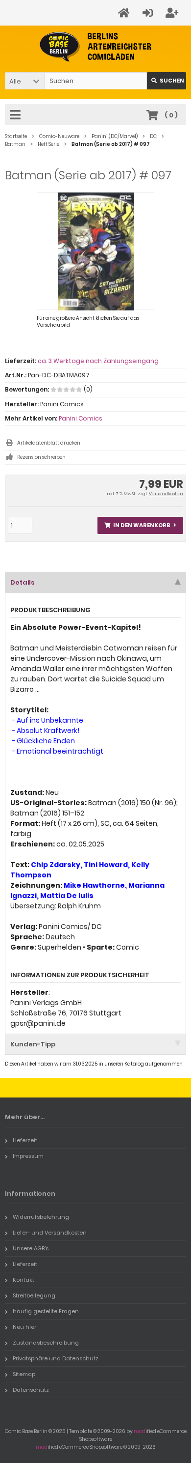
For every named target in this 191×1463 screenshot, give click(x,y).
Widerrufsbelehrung (41, 1217)
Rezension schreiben (41, 457)
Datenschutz (31, 1390)
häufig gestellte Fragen (46, 1311)
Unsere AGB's (30, 1248)
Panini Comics (80, 418)
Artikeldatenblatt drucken (48, 443)
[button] (24, 80)
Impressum (28, 1156)
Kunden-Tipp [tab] (32, 1044)
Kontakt (23, 1280)
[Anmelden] (149, 13)
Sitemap (24, 1374)
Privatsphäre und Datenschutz (55, 1358)
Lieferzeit (25, 1140)
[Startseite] (125, 13)
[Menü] (17, 115)
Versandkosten (166, 494)
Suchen (166, 80)
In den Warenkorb (141, 525)
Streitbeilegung (34, 1295)
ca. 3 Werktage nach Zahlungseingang (98, 361)
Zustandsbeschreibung (46, 1343)
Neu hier (24, 1327)
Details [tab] (22, 582)
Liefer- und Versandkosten (50, 1233)
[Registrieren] (173, 13)
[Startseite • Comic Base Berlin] (95, 46)
